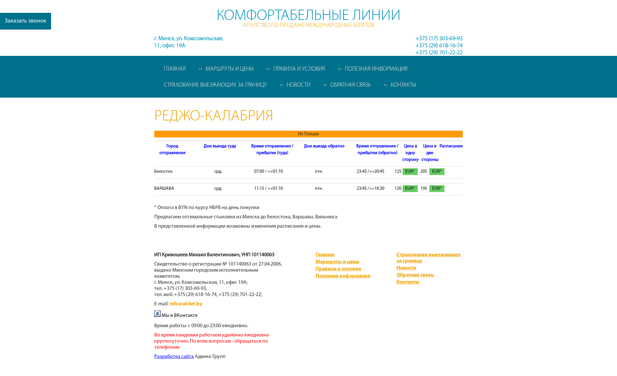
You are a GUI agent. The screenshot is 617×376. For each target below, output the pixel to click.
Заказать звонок (25, 21)
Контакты (403, 85)
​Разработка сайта (174, 356)
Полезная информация (376, 69)
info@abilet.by (186, 304)
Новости (298, 85)
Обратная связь (350, 85)
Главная (175, 69)
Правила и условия (299, 69)
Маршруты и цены (230, 69)
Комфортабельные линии (309, 16)
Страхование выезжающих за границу (215, 85)
